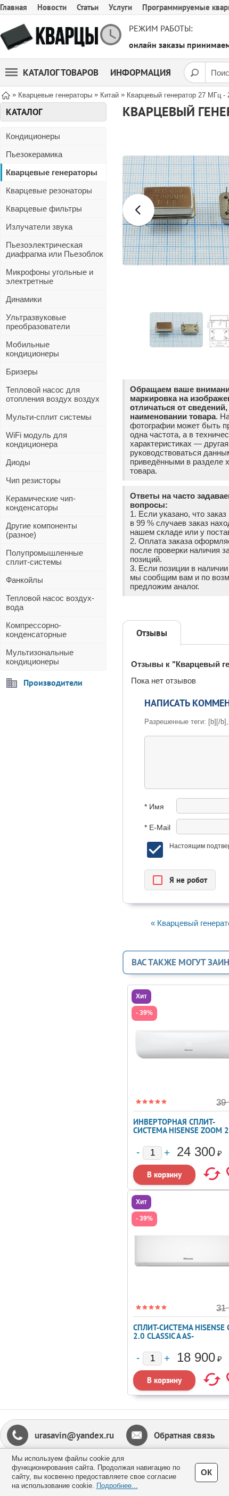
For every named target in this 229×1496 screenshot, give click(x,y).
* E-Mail (157, 827)
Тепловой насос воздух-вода (50, 602)
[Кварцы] (49, 37)
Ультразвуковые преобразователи (38, 322)
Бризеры (22, 371)
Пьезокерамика (34, 154)
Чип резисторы (33, 480)
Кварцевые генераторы (51, 172)
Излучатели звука (39, 226)
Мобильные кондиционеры (32, 349)
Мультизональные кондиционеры (39, 657)
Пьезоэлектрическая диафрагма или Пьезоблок (54, 249)
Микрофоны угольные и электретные (49, 276)
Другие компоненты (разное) (41, 530)
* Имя (154, 806)
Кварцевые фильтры (44, 208)
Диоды (18, 462)
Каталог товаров (61, 72)
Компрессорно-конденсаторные (36, 630)
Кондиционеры (33, 136)
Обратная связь (184, 1435)
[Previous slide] (138, 210)
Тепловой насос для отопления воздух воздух (53, 394)
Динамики (24, 299)
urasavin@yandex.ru (74, 1435)
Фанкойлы (24, 579)
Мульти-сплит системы (49, 416)
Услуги (120, 7)
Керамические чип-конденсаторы (41, 503)
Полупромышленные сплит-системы (44, 557)
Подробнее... (117, 1486)
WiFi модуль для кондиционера (36, 439)
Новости (52, 7)
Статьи (88, 7)
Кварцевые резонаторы (49, 190)
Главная (13, 7)
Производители (53, 682)
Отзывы (151, 633)
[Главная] (6, 95)
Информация (140, 72)
